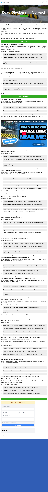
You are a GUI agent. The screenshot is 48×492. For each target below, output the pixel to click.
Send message (18, 425)
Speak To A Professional (24, 399)
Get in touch (24, 16)
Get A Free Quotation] (24, 96)
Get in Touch (24, 41)
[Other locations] (42, 2)
